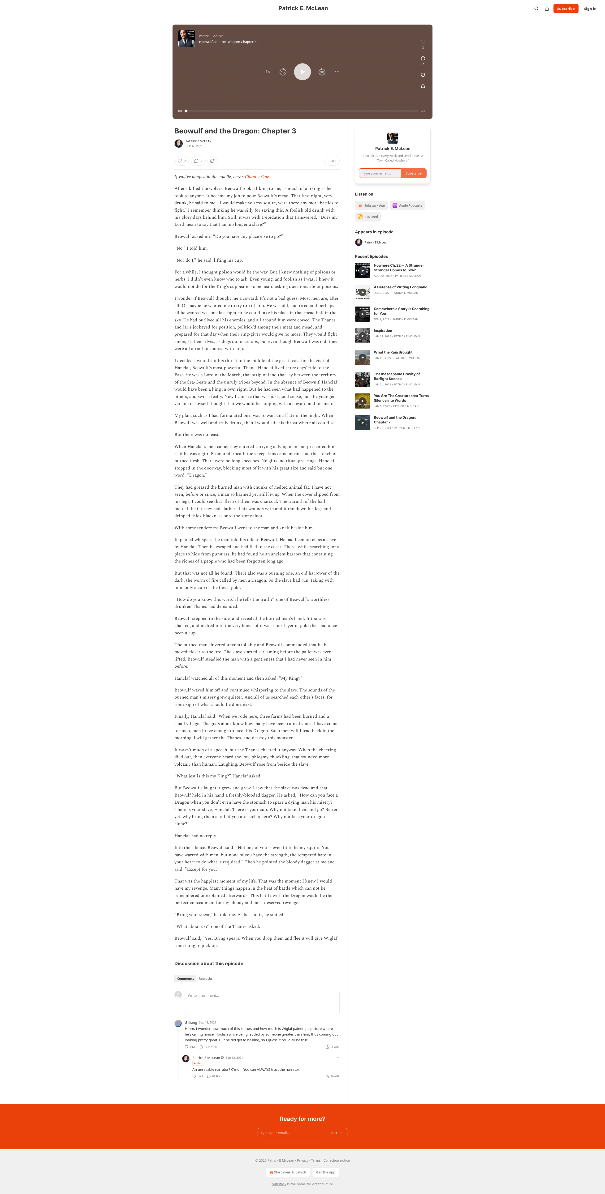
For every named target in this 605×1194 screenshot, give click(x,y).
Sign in (590, 8)
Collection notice (337, 1160)
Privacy (302, 1160)
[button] (268, 72)
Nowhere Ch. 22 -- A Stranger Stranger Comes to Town (399, 267)
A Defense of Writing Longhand (401, 287)
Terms (316, 1160)
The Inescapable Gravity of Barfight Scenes (397, 376)
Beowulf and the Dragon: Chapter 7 (395, 419)
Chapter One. (257, 176)
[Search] (536, 8)
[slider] (302, 111)
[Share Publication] (547, 8)
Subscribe (566, 8)
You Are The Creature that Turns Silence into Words (401, 398)
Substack (279, 1184)
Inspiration (383, 330)
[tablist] (194, 978)
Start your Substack (290, 1172)
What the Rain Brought (393, 352)
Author (198, 1063)
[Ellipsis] (337, 1022)
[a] (362, 270)
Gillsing (191, 1022)
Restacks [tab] (205, 979)
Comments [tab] (185, 979)
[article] (392, 270)
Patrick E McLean (198, 141)
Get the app (325, 1172)
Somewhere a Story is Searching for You (402, 311)
